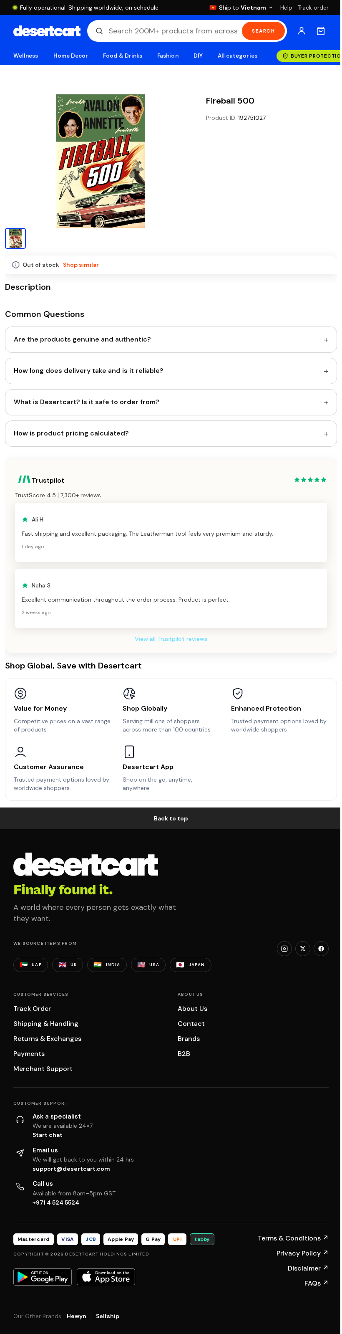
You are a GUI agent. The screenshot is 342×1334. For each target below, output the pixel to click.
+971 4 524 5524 (56, 1202)
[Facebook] (321, 948)
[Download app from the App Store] (106, 1276)
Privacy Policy (303, 1253)
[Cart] (321, 31)
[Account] (301, 31)
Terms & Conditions (293, 1238)
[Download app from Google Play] (42, 1276)
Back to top (171, 818)
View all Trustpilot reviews (171, 639)
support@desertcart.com (71, 1168)
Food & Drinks (122, 55)
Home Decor (70, 55)
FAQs (316, 1283)
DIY (198, 55)
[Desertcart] (46, 30)
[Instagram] (284, 948)
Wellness (25, 55)
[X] (302, 948)
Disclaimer (308, 1268)
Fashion (167, 55)
